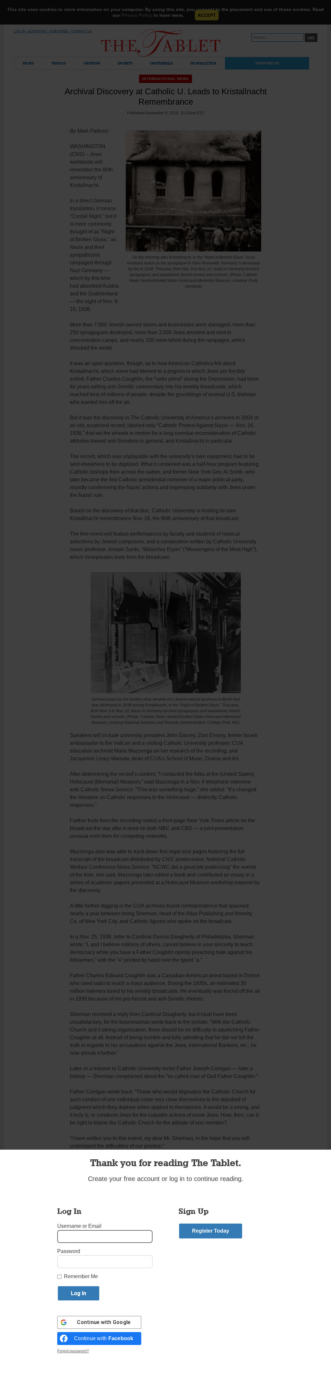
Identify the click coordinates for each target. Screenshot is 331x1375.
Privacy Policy (136, 15)
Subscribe (59, 31)
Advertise (37, 31)
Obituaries (161, 63)
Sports (125, 63)
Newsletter (203, 63)
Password (68, 1251)
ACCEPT (207, 15)
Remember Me (81, 1276)
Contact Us (81, 31)
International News (165, 79)
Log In (19, 31)
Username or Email (79, 1226)
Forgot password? (73, 1351)
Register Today (210, 1231)
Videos (58, 63)
